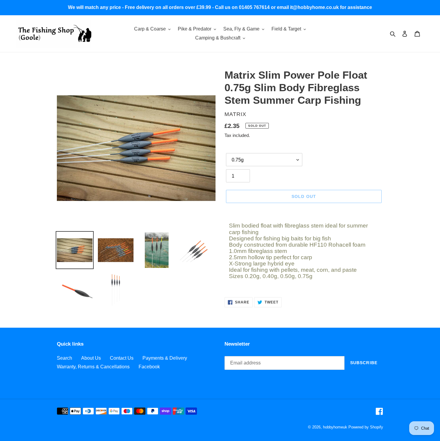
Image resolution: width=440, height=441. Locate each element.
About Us (91, 358)
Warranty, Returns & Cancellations (93, 366)
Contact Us (121, 358)
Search (64, 358)
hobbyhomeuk (335, 427)
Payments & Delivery (164, 358)
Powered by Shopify (365, 427)
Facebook (149, 366)
